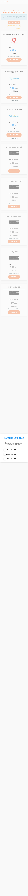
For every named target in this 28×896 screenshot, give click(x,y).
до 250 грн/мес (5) (11, 458)
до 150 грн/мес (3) (11, 449)
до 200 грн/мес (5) (11, 454)
